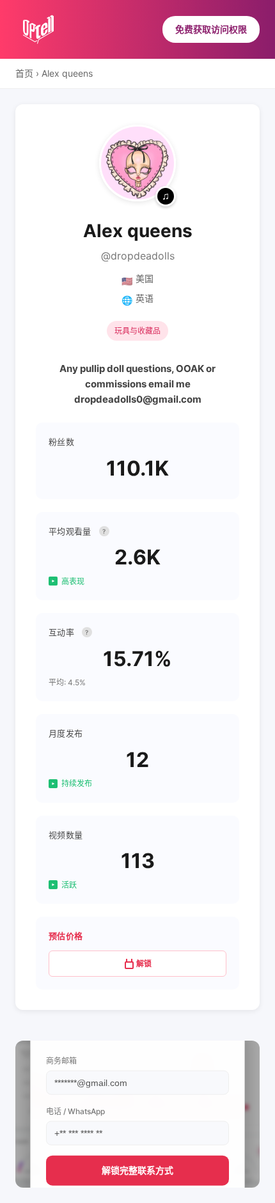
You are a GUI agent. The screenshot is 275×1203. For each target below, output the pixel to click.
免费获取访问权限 (211, 29)
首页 (24, 73)
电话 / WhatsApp (75, 1111)
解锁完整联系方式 (137, 1170)
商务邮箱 (61, 1060)
